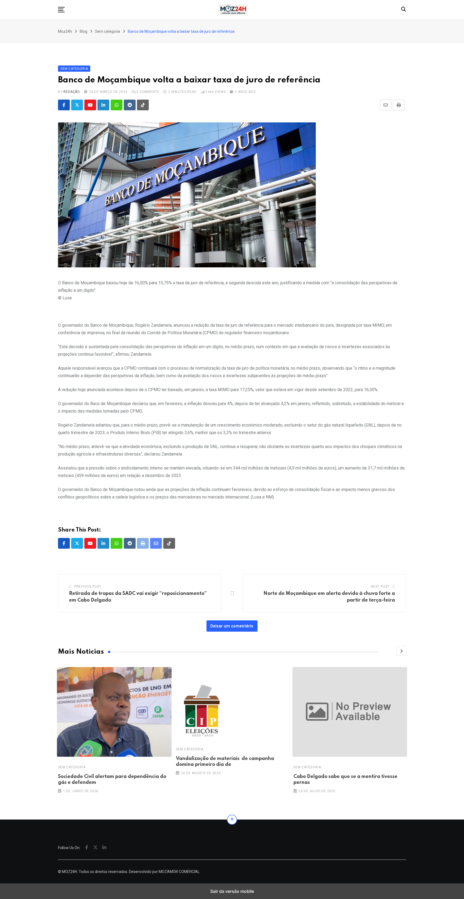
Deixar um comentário (232, 626)
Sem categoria (71, 767)
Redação (71, 92)
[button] (61, 9)
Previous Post (87, 586)
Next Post (380, 586)
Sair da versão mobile (232, 891)
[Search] (403, 9)
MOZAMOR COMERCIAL (179, 871)
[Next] (401, 651)
